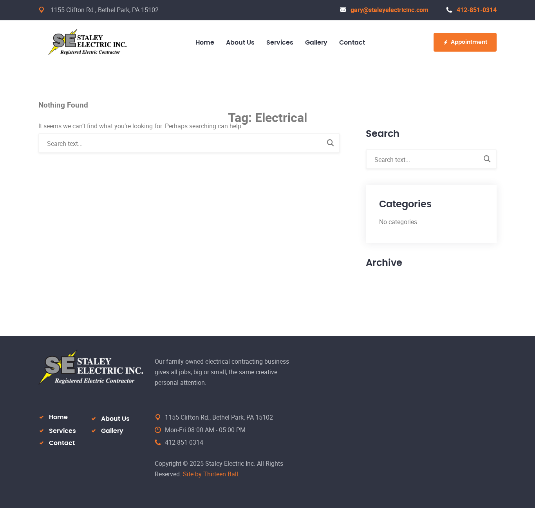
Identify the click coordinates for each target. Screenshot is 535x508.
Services (62, 431)
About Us (115, 419)
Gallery (112, 431)
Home (58, 417)
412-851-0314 (477, 9)
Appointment (469, 42)
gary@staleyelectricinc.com (389, 9)
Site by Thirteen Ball (210, 474)
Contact (62, 443)
